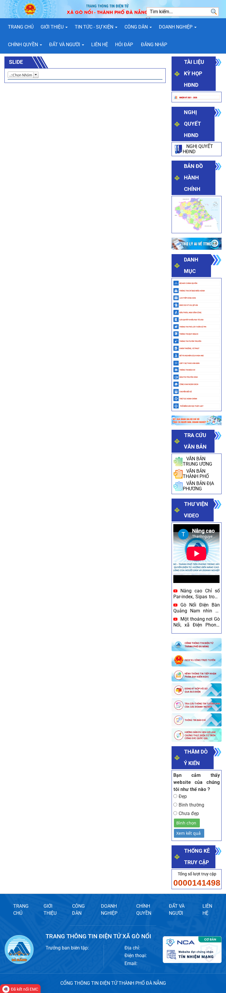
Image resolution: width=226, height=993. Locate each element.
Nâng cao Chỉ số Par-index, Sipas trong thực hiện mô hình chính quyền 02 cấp (196, 593)
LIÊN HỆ (207, 909)
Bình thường (191, 805)
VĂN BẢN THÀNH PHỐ (196, 473)
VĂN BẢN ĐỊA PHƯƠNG (198, 486)
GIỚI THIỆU (50, 909)
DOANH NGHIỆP (109, 909)
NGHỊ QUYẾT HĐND (198, 149)
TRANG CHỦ (21, 909)
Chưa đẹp (189, 813)
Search (214, 12)
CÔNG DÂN (78, 909)
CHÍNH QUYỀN (143, 909)
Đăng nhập (154, 44)
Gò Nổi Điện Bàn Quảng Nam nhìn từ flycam (196, 607)
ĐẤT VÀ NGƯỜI (177, 909)
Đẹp (183, 796)
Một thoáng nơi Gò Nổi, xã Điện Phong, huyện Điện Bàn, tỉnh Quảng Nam (196, 621)
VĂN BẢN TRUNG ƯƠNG (197, 461)
